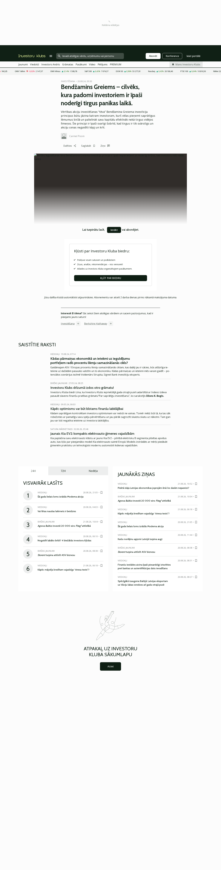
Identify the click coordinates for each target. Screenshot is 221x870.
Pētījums (102, 64)
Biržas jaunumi (58, 383)
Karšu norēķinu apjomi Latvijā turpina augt (140, 539)
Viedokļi (34, 64)
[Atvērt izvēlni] (51, 56)
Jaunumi (23, 64)
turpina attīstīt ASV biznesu (56, 555)
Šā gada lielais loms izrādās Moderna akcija (60, 496)
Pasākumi (81, 64)
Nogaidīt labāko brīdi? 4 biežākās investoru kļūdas (64, 540)
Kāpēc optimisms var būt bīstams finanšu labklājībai (86, 409)
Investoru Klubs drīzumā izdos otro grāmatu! (82, 388)
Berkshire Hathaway (95, 323)
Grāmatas (67, 64)
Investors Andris (50, 64)
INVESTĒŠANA (68, 81)
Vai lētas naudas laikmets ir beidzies (57, 511)
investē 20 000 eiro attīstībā (64, 525)
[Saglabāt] (101, 492)
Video (92, 64)
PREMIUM (115, 64)
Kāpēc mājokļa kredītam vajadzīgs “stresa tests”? (63, 569)
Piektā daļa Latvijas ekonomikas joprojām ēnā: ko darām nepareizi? (153, 487)
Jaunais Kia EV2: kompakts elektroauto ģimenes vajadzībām (92, 434)
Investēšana (68, 323)
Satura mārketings (61, 429)
